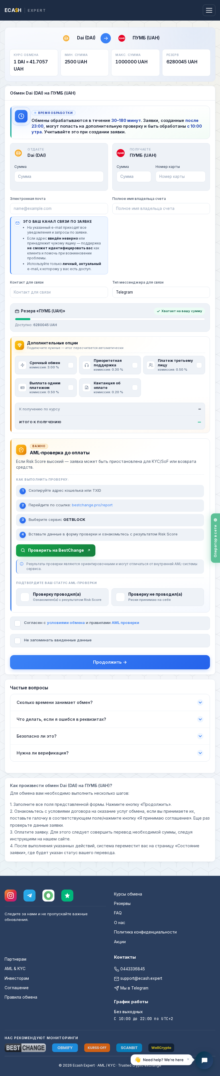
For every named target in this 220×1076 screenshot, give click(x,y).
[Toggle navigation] (209, 10)
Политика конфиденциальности (145, 932)
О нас (119, 922)
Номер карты (168, 166)
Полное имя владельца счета (139, 198)
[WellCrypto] (161, 1047)
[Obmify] (65, 1047)
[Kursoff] (97, 1047)
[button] (161, 1060)
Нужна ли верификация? (42, 752)
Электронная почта (28, 198)
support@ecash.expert (140, 978)
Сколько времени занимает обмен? (55, 702)
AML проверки (125, 622)
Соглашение (17, 987)
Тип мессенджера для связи (138, 282)
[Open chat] (204, 1060)
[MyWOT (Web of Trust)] (48, 896)
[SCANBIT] (129, 1047)
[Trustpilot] (67, 896)
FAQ (118, 913)
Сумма (20, 166)
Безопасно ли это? (36, 736)
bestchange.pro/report (92, 505)
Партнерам (15, 959)
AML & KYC (15, 968)
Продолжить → (110, 662)
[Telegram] (29, 896)
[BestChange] (25, 1047)
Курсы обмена (128, 894)
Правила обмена (21, 997)
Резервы (122, 903)
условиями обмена (66, 622)
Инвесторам (17, 978)
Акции (120, 942)
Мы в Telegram (133, 988)
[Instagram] (11, 896)
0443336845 (132, 969)
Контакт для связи (27, 282)
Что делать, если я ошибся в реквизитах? (61, 719)
